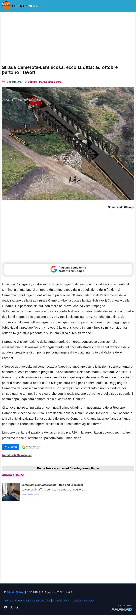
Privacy (7, 600)
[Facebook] (5, 608)
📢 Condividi (10, 447)
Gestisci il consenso (83, 600)
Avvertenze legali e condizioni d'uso (31, 600)
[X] (11, 608)
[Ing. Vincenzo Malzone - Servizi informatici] (121, 609)
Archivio (56, 600)
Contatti (67, 600)
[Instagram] (17, 608)
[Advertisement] (68, 540)
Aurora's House (13, 475)
